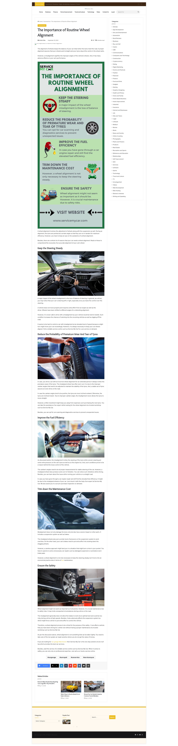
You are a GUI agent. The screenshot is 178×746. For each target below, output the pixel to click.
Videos (115, 185)
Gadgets (115, 84)
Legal (114, 119)
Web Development (118, 188)
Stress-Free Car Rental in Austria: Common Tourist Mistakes (93, 695)
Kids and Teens (117, 116)
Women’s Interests (118, 193)
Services (115, 165)
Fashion (115, 73)
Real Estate (116, 147)
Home (41, 12)
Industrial (115, 104)
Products (115, 144)
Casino (115, 47)
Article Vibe (42, 40)
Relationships (117, 156)
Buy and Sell (116, 44)
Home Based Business (119, 98)
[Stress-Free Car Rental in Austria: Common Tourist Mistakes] (94, 686)
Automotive (47, 21)
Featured (115, 75)
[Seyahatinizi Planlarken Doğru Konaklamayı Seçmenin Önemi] (66, 722)
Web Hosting (116, 190)
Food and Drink (117, 81)
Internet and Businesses (120, 110)
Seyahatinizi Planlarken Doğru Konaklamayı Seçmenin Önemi (62, 4)
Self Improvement (118, 159)
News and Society (118, 133)
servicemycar (89, 657)
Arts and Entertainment (120, 32)
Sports (115, 170)
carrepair (64, 657)
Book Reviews (117, 38)
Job (114, 113)
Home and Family (118, 96)
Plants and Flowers (118, 142)
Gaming (115, 87)
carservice (76, 657)
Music (114, 130)
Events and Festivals (119, 70)
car (63, 560)
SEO (114, 162)
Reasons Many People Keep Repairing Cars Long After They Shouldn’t (48, 682)
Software (115, 167)
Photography (117, 139)
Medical (115, 124)
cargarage (52, 657)
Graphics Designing (118, 90)
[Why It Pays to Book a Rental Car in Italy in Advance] (71, 686)
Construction (117, 58)
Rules (98, 12)
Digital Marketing (118, 67)
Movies (115, 127)
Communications (118, 52)
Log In (113, 12)
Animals (115, 27)
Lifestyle (115, 121)
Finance (55, 12)
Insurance (116, 107)
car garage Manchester (59, 642)
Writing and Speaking (119, 196)
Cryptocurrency (117, 61)
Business (48, 12)
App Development (118, 29)
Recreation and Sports (119, 150)
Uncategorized (117, 182)
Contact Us (106, 12)
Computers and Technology (121, 55)
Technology (91, 12)
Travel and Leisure (80, 12)
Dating (115, 64)
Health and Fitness (118, 93)
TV (114, 179)
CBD (114, 50)
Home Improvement (66, 12)
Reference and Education (120, 153)
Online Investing (117, 136)
